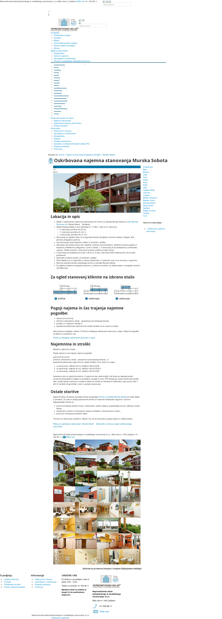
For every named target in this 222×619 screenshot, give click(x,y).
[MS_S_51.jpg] (86, 478)
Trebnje (146, 213)
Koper (145, 179)
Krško (145, 185)
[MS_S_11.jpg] (130, 540)
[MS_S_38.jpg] (130, 447)
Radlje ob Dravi (149, 210)
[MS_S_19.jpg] (108, 525)
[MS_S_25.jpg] (108, 509)
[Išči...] (110, 1)
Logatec (146, 195)
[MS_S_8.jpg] (64, 540)
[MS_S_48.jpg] (108, 462)
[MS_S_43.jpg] (86, 462)
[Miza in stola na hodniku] (130, 509)
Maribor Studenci (150, 197)
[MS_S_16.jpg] (108, 478)
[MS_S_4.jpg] (108, 556)
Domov (62, 154)
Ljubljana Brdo (149, 190)
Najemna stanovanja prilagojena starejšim (84, 154)
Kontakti (7, 582)
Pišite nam (81, 1)
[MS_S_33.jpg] (86, 525)
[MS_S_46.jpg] (64, 478)
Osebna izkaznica (11, 579)
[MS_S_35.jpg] (64, 494)
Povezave (38, 587)
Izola (145, 177)
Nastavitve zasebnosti (60, 617)
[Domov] (65, 24)
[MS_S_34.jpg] (108, 494)
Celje (145, 174)
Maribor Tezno (149, 200)
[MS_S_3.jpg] (130, 556)
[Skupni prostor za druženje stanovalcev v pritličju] (64, 509)
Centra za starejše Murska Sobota (113, 397)
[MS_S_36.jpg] (130, 494)
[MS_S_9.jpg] (86, 540)
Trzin (145, 215)
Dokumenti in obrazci (43, 579)
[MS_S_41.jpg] (64, 462)
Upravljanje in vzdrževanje (45, 582)
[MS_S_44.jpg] (97, 192)
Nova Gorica (148, 205)
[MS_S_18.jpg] (64, 447)
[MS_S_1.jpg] (64, 556)
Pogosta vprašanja (42, 584)
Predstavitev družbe (12, 584)
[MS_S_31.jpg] (64, 525)
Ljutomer (146, 192)
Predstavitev (148, 167)
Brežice (146, 172)
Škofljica (146, 208)
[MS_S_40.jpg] (86, 494)
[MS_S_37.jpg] (86, 447)
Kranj (145, 182)
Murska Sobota (149, 203)
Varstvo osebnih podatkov (14, 587)
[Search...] (80, 22)
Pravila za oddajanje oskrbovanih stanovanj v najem (74, 337)
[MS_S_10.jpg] (108, 540)
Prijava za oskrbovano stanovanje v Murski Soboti (73, 424)
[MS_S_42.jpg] (108, 447)
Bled (145, 169)
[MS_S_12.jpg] (130, 525)
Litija (145, 187)
